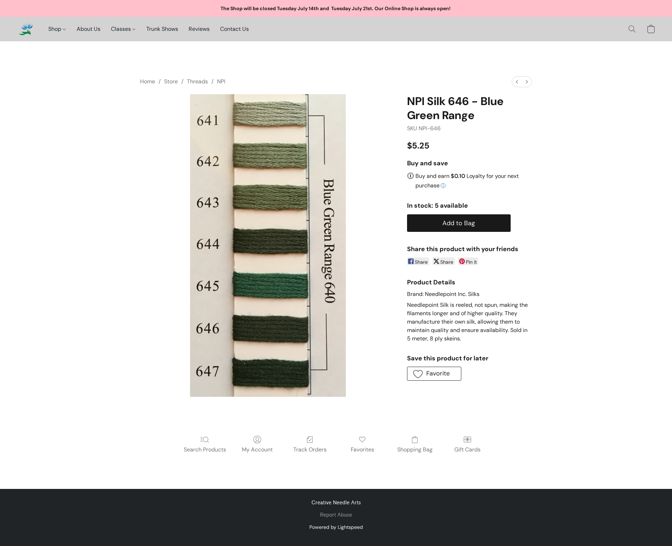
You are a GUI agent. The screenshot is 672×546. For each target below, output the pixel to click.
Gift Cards (467, 449)
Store (171, 81)
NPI (221, 81)
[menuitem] (517, 82)
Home (147, 81)
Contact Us (234, 29)
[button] (25, 29)
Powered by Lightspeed (336, 527)
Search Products (205, 449)
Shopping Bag (415, 449)
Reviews (199, 29)
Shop (55, 29)
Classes (121, 29)
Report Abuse (336, 515)
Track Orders (310, 449)
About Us (88, 29)
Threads (197, 81)
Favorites (362, 449)
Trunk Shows (162, 29)
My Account (257, 449)
